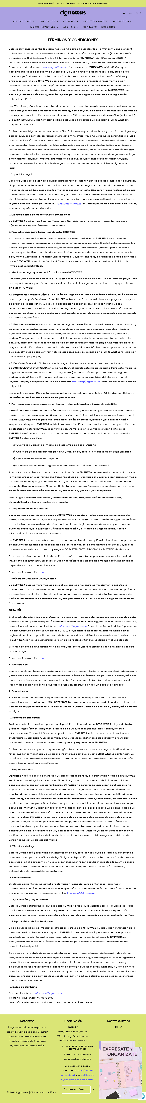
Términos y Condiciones (73, 1036)
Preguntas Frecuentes (73, 1032)
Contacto (90, 27)
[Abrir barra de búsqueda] (124, 13)
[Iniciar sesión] (130, 13)
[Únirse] (93, 1089)
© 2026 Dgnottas (17, 1093)
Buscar (73, 1027)
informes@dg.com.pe (86, 382)
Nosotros (108, 27)
